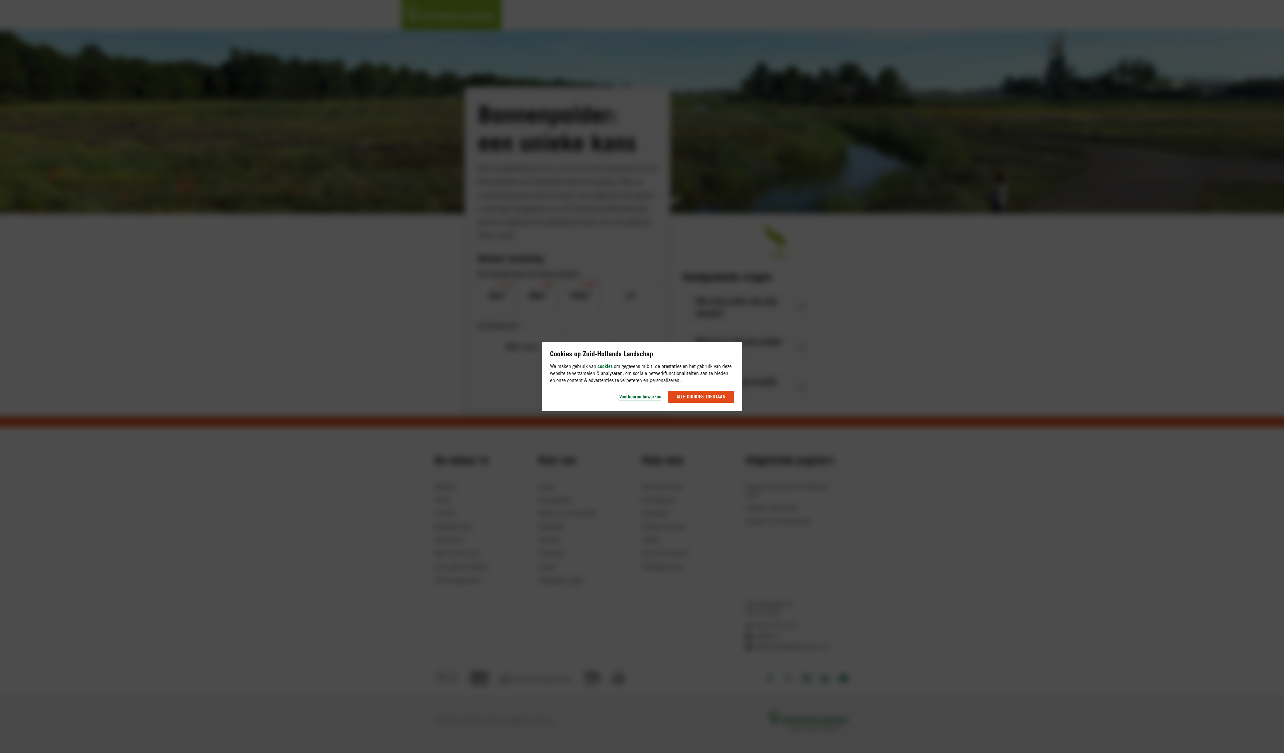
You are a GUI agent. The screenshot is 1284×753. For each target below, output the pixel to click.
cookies (605, 366)
